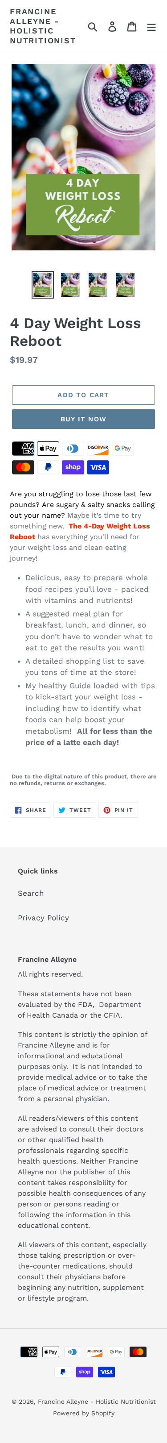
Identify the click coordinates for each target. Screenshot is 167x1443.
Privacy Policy (43, 917)
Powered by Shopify (83, 1413)
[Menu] (151, 26)
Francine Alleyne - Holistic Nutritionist (43, 26)
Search (31, 893)
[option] (43, 285)
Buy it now (83, 419)
